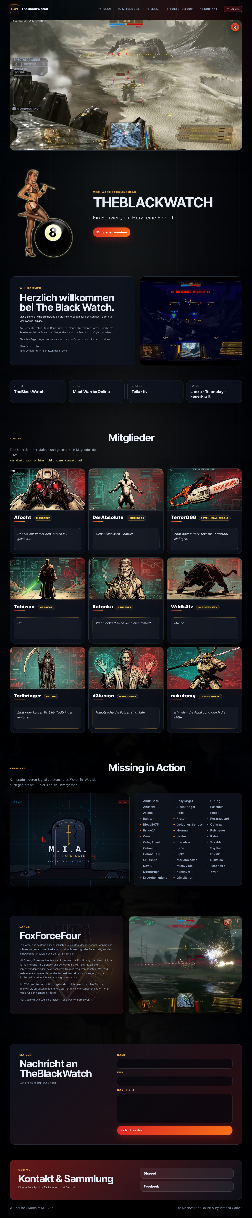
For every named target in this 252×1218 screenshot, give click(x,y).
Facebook (151, 1186)
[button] (47, 489)
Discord (150, 1173)
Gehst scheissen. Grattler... (115, 534)
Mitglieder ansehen (111, 232)
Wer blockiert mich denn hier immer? (123, 623)
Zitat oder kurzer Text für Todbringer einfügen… (44, 714)
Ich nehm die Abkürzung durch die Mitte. (199, 714)
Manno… (180, 623)
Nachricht (125, 1089)
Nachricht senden (131, 1130)
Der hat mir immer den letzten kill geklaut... (42, 536)
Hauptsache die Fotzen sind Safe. (121, 712)
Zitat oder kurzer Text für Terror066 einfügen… (201, 536)
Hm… (21, 623)
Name (121, 1054)
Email (121, 1072)
